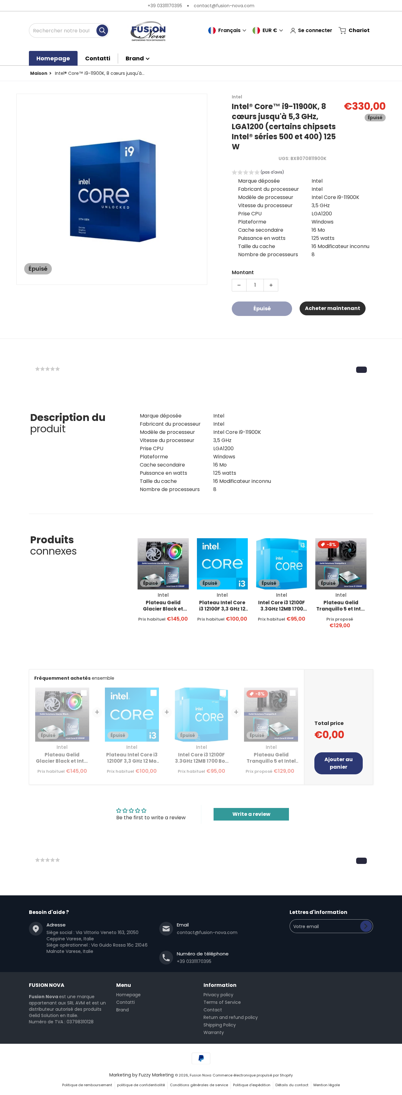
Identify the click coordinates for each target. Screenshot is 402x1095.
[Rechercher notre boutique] (102, 30)
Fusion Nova (200, 1075)
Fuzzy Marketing (156, 1075)
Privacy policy (218, 995)
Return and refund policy (231, 1017)
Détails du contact (291, 1084)
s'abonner (366, 926)
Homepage (128, 995)
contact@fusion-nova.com (224, 6)
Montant (243, 272)
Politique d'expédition (251, 1084)
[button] (258, 173)
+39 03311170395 (165, 6)
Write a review (251, 814)
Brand (122, 1010)
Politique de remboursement (87, 1084)
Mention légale (326, 1084)
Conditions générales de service (199, 1084)
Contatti (125, 1002)
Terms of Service (222, 1002)
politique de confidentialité (141, 1084)
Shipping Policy (220, 1025)
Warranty (214, 1032)
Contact (213, 1010)
